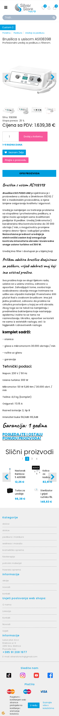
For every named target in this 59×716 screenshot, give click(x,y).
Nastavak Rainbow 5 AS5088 (20, 474)
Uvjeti (5, 630)
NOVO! (36, 467)
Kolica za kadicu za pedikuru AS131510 (47, 479)
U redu (33, 705)
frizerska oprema (11, 569)
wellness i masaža (12, 543)
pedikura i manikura (13, 537)
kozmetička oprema (13, 550)
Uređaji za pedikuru (34, 32)
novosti (6, 587)
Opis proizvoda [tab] (29, 173)
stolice (6, 530)
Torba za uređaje (20, 492)
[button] (52, 77)
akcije (5, 580)
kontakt (6, 593)
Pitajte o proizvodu (15, 160)
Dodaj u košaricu (33, 136)
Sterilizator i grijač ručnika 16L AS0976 (46, 495)
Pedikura (18, 32)
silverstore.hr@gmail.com (23, 656)
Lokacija (6, 611)
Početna (6, 32)
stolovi (5, 523)
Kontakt (6, 617)
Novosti (6, 624)
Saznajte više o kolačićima (48, 705)
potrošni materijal (11, 563)
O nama (6, 604)
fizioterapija (8, 556)
